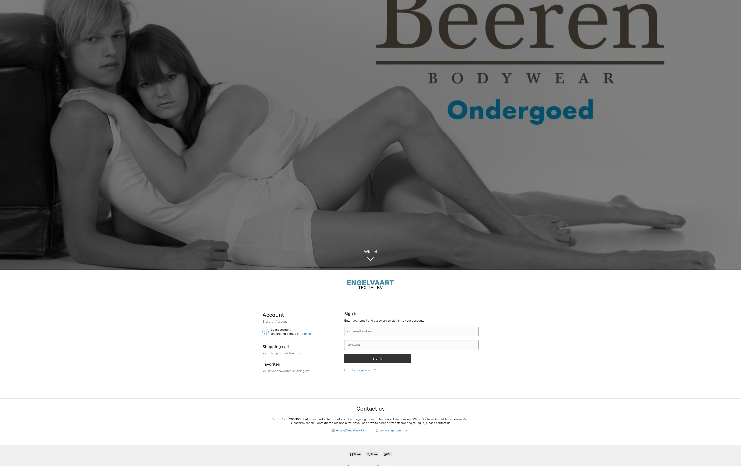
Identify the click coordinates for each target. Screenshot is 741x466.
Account (281, 321)
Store (266, 321)
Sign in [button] (306, 334)
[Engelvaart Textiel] (370, 284)
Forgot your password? (360, 370)
